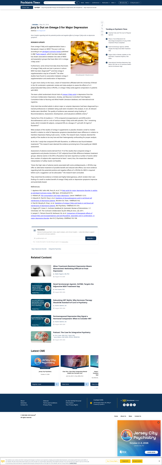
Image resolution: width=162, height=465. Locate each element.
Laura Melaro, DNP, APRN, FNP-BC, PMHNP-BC (67, 337)
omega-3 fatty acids (69, 94)
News (82, 2)
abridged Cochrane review (51, 52)
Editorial (46, 401)
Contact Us (24, 405)
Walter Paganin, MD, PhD (62, 274)
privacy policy (65, 242)
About (22, 401)
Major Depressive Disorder (90, 7)
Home (116, 416)
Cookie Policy (73, 463)
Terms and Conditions (50, 403)
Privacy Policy (47, 405)
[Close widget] (158, 422)
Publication (105, 2)
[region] (81, 461)
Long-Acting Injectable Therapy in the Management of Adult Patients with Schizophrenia (61, 7)
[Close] (159, 461)
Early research (41, 54)
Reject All (125, 461)
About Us (123, 416)
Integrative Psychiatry (55, 249)
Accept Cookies (137, 461)
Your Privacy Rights (72, 405)
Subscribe (90, 238)
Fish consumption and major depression (55, 196)
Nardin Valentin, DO (60, 305)
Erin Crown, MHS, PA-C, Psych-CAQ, (65, 335)
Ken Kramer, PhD (60, 289)
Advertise (24, 403)
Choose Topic (25, 7)
